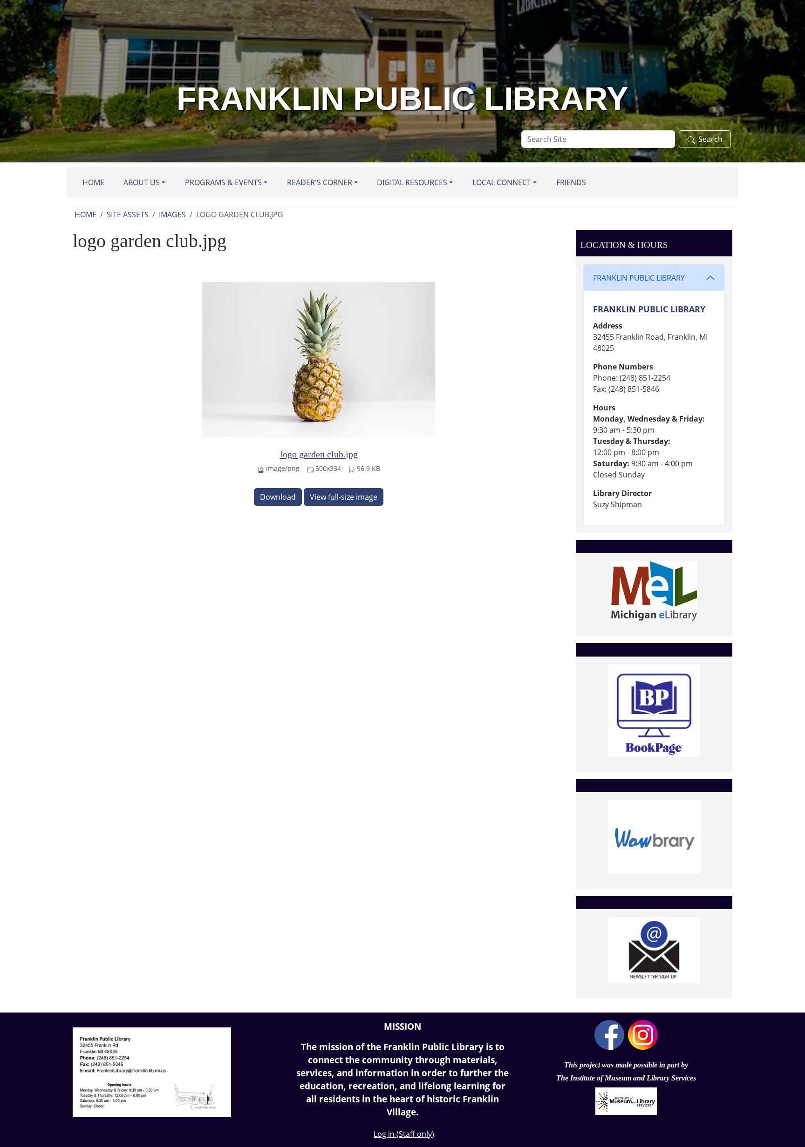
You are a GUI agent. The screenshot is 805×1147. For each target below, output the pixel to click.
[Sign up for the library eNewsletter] (654, 950)
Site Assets (128, 214)
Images (172, 214)
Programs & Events (223, 182)
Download (278, 497)
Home (93, 182)
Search (710, 139)
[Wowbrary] (654, 836)
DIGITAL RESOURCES (412, 182)
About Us (141, 182)
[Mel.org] (654, 591)
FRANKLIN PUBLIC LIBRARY (639, 278)
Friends (571, 182)
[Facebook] (609, 1034)
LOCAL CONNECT (501, 182)
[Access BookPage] (654, 710)
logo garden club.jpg (319, 454)
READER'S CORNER (319, 182)
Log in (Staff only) (404, 1134)
